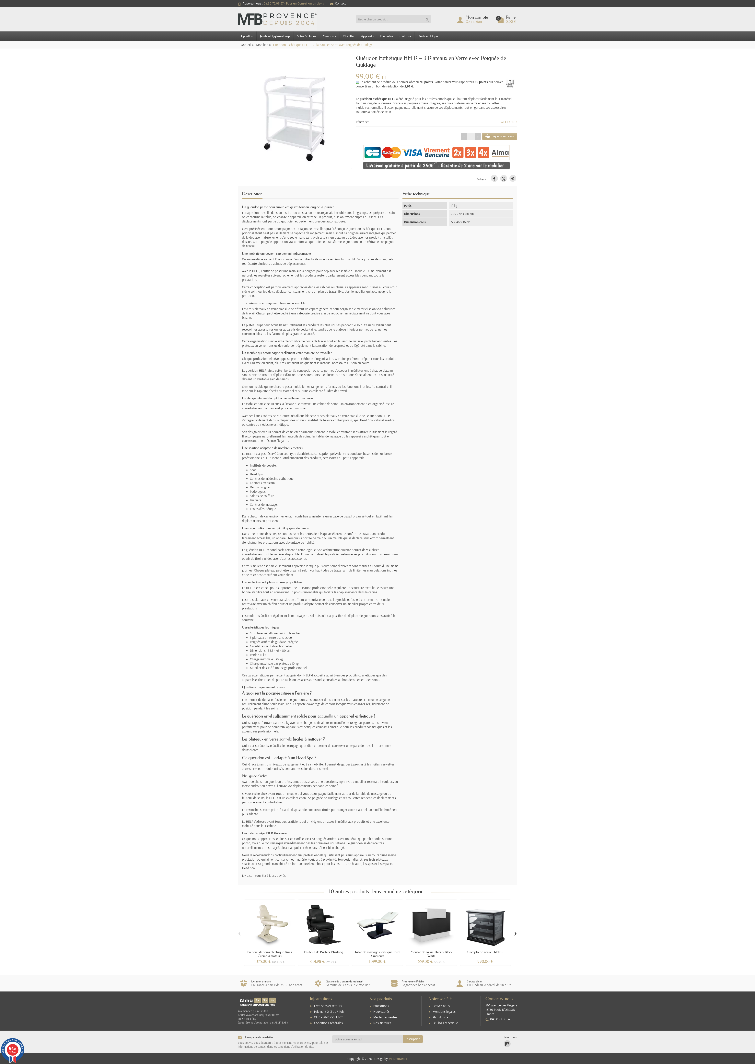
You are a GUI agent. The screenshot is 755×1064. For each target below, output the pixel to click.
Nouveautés (381, 1011)
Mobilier (348, 36)
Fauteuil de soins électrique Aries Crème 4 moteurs (269, 954)
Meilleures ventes (385, 1017)
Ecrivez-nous (441, 1006)
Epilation (247, 36)
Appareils (367, 36)
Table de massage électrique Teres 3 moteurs (377, 954)
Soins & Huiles (306, 36)
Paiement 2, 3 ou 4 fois (329, 1011)
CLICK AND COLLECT (328, 1017)
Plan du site (440, 1017)
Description (252, 194)
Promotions (381, 1006)
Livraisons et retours (328, 1006)
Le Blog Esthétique (445, 1023)
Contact (340, 3)
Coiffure (405, 36)
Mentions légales (444, 1011)
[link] (494, 178)
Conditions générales (328, 1023)
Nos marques (382, 1023)
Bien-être (386, 36)
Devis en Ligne (428, 36)
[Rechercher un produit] (427, 19)
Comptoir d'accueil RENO (485, 952)
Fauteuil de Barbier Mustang (323, 952)
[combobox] (389, 19)
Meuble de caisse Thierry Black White (431, 954)
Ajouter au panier (503, 136)
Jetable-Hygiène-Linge (275, 36)
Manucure (329, 36)
